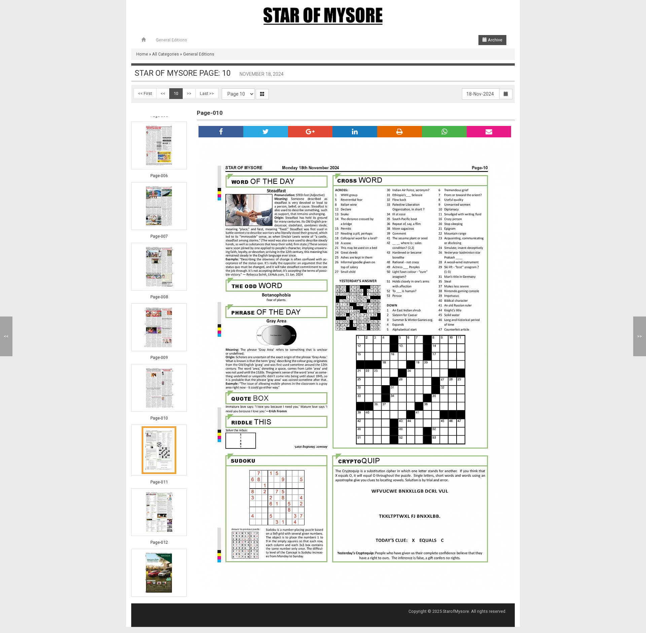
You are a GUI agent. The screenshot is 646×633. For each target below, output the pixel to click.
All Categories (165, 54)
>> (189, 93)
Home (142, 54)
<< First (145, 93)
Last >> (207, 93)
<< (162, 93)
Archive (494, 39)
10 (176, 93)
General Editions (171, 39)
